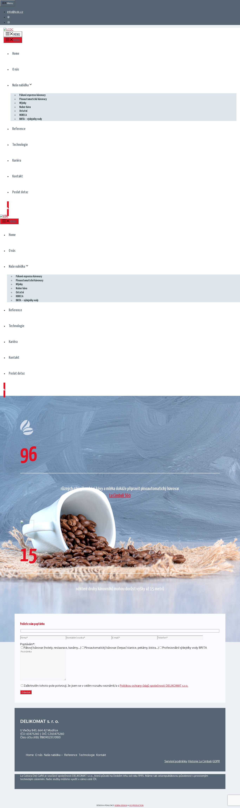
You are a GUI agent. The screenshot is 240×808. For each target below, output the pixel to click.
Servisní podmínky (175, 761)
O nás (15, 69)
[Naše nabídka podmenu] (62, 755)
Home (15, 53)
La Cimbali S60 (120, 495)
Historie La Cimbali (200, 761)
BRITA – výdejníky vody (30, 119)
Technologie (20, 144)
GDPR (216, 761)
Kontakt (17, 176)
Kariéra (16, 160)
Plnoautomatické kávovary (33, 99)
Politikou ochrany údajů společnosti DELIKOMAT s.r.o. (154, 685)
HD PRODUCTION (136, 805)
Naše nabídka (20, 85)
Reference (18, 129)
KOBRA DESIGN (121, 805)
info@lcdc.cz (15, 12)
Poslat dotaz (20, 192)
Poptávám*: (27, 644)
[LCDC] (4, 216)
